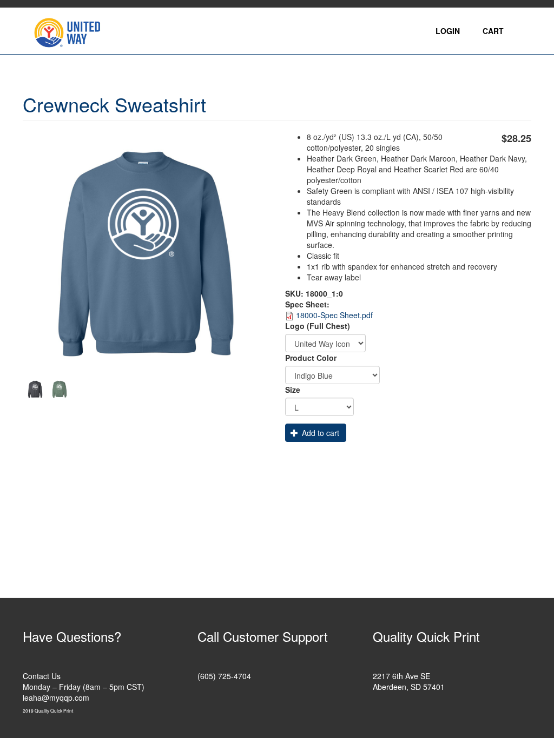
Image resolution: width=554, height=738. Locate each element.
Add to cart (319, 432)
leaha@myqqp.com (56, 697)
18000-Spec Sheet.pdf (334, 315)
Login (448, 30)
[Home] (71, 31)
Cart (493, 30)
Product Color (311, 357)
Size (292, 389)
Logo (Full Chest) (317, 325)
